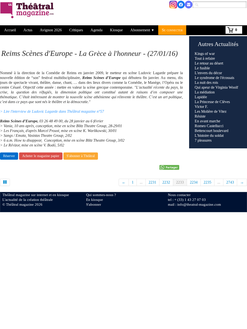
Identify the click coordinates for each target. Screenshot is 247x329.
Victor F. (201, 107)
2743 (230, 182)
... (141, 182)
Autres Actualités (218, 44)
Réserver (9, 156)
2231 (152, 182)
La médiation (205, 92)
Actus (27, 30)
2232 (166, 182)
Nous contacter (179, 195)
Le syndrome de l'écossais (214, 78)
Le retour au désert (209, 63)
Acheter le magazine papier (40, 156)
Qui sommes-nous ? (101, 195)
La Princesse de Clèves (212, 102)
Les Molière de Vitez (210, 111)
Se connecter (172, 30)
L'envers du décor (208, 73)
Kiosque (116, 30)
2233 (180, 182)
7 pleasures (203, 140)
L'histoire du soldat (209, 135)
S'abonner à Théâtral (81, 156)
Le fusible (202, 68)
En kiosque (94, 200)
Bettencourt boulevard (211, 131)
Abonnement (142, 30)
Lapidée (201, 97)
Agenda (96, 30)
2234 (194, 182)
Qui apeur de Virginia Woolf (216, 87)
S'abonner (93, 204)
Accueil (10, 30)
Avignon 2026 (51, 30)
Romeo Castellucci (209, 126)
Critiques (76, 30)
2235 (207, 182)
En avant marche (207, 121)
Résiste (200, 116)
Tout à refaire (205, 58)
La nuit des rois (206, 82)
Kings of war (205, 54)
